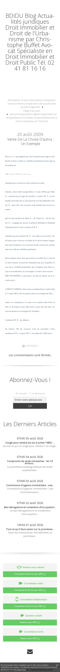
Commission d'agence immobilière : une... (30, 485)
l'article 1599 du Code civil (19, 174)
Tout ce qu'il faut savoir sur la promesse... (30, 529)
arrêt (14, 156)
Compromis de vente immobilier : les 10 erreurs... (30, 462)
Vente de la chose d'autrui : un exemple (30, 141)
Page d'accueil (31, 110)
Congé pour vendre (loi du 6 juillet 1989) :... (30, 442)
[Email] (30, 651)
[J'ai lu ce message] (57, 665)
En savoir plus (20, 669)
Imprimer (31, 346)
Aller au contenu (13, 3)
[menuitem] (31, 103)
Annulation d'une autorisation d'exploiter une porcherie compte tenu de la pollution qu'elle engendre (31, 103)
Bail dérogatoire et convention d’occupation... (30, 507)
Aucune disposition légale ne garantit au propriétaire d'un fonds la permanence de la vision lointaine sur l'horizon (31, 117)
